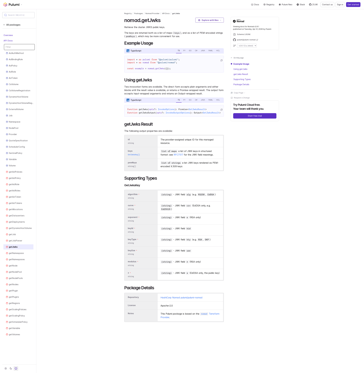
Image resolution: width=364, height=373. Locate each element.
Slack (302, 4)
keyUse (131, 250)
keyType (132, 239)
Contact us (327, 4)
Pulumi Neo (287, 4)
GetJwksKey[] (134, 155)
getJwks (176, 13)
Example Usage (241, 64)
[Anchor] (163, 19)
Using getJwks (240, 69)
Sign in (340, 4)
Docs (256, 4)
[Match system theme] (16, 368)
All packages (13, 24)
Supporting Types (242, 79)
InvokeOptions (166, 109)
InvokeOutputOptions (178, 113)
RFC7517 (178, 154)
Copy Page (238, 93)
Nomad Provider (152, 13)
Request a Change (242, 98)
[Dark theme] (11, 368)
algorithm (132, 194)
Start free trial (255, 116)
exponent (132, 217)
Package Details (241, 84)
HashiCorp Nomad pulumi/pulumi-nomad (181, 297)
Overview (8, 35)
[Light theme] (5, 368)
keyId (130, 228)
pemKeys (132, 162)
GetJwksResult (197, 109)
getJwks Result (240, 74)
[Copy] (221, 60)
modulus (132, 261)
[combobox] (18, 15)
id (129, 139)
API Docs (8, 40)
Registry (270, 4)
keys (130, 151)
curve (131, 205)
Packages (138, 13)
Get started (353, 4)
